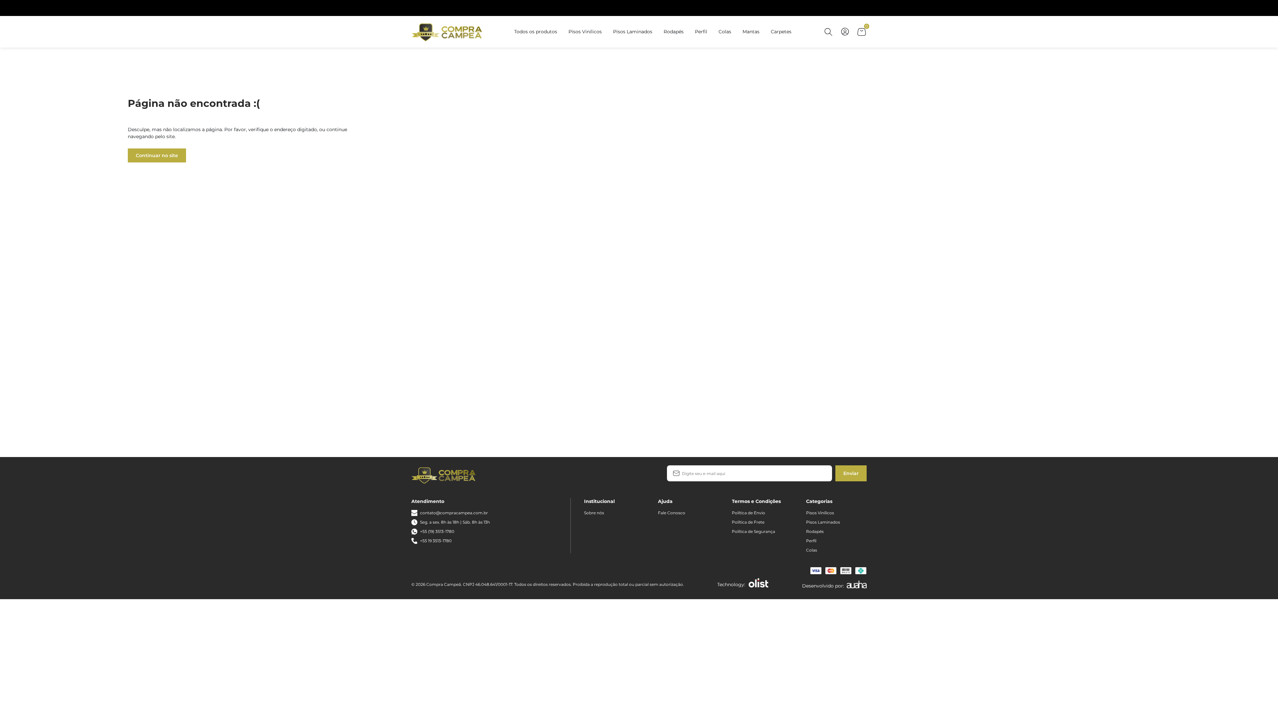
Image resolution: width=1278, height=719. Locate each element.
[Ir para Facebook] (495, 475)
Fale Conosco (671, 512)
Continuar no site (157, 155)
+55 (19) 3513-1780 (437, 531)
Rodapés (674, 32)
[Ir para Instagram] (505, 475)
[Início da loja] (448, 32)
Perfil (701, 32)
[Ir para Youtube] (516, 475)
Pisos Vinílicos (585, 32)
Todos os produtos (535, 32)
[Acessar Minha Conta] (845, 35)
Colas (725, 32)
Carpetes (781, 32)
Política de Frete (748, 522)
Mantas (751, 32)
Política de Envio (748, 512)
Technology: (731, 585)
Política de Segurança (753, 531)
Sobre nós (594, 512)
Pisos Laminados (632, 32)
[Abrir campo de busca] (828, 32)
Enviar (851, 473)
